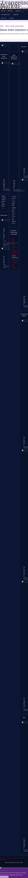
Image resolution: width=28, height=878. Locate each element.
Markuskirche (24, 171)
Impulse (18, 10)
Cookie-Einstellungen (18, 858)
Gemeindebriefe (5, 14)
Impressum (2, 858)
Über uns (3, 18)
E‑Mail (3, 208)
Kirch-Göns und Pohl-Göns (13, 242)
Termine (3, 10)
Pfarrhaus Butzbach (4, 183)
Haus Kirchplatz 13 (24, 571)
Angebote (15, 14)
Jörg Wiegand (4, 260)
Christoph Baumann (4, 234)
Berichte (10, 10)
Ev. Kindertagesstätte (24, 843)
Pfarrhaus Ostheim (14, 184)
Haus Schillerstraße (24, 703)
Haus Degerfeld (24, 441)
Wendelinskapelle (24, 300)
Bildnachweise (3, 859)
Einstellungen (4, 877)
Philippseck (15, 254)
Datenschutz (9, 858)
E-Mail (4, 246)
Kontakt (12, 18)
